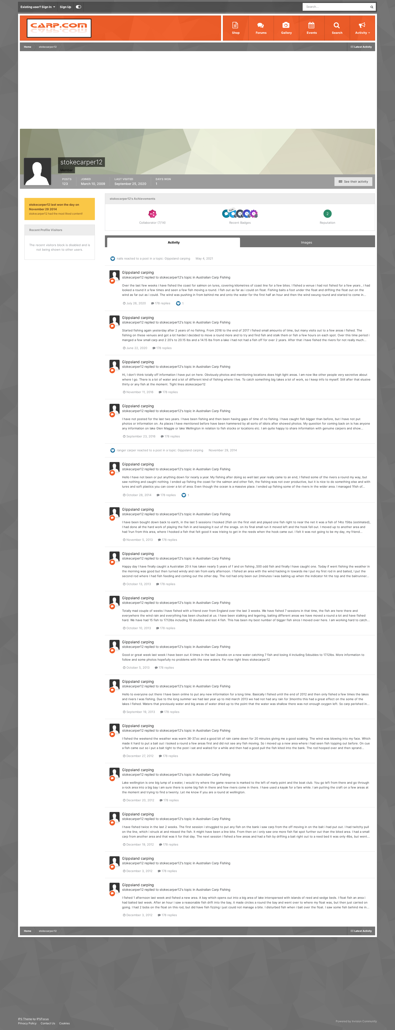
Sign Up (65, 7)
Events (312, 32)
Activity (361, 32)
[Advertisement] (104, 91)
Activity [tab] (174, 242)
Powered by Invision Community (356, 1021)
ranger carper (126, 450)
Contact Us (48, 1023)
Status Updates (352, 6)
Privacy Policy (27, 1023)
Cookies (64, 1023)
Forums (261, 32)
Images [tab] (306, 242)
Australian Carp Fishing (213, 277)
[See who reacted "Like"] (178, 303)
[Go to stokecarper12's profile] (114, 275)
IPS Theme (25, 1019)
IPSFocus (43, 1019)
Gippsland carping (178, 258)
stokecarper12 (133, 277)
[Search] (372, 7)
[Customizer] (78, 7)
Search (337, 32)
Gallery (286, 32)
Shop (236, 32)
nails (120, 258)
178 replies (162, 303)
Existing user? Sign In (37, 7)
